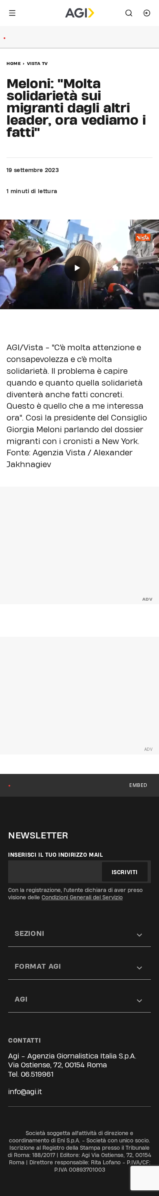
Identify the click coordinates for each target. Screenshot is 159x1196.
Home (14, 63)
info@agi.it (25, 1091)
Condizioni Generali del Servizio (82, 897)
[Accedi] (147, 13)
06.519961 (37, 1074)
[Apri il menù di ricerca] (129, 13)
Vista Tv (37, 63)
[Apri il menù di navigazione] (12, 13)
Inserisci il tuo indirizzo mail (55, 854)
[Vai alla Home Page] (79, 13)
